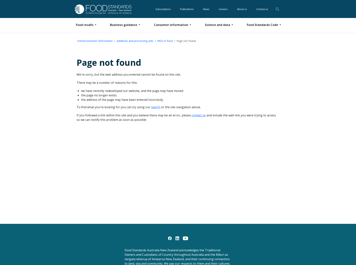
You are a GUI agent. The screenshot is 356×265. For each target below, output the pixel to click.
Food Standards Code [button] (262, 25)
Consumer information (99, 41)
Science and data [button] (217, 25)
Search (278, 9)
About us (242, 9)
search (155, 107)
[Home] (99, 9)
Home (81, 41)
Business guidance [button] (123, 25)
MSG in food (165, 41)
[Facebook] (170, 238)
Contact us (262, 9)
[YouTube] (185, 238)
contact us (199, 115)
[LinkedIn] (177, 238)
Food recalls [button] (84, 25)
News (206, 9)
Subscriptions (163, 9)
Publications (187, 9)
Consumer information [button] (171, 25)
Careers (223, 9)
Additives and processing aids (135, 41)
